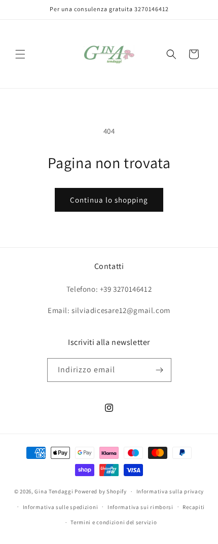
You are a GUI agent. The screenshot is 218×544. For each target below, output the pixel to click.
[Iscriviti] (160, 370)
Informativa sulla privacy (170, 491)
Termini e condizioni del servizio (113, 522)
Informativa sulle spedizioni (60, 507)
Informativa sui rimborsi (140, 507)
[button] (20, 54)
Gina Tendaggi (53, 491)
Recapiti (194, 507)
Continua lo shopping (109, 200)
